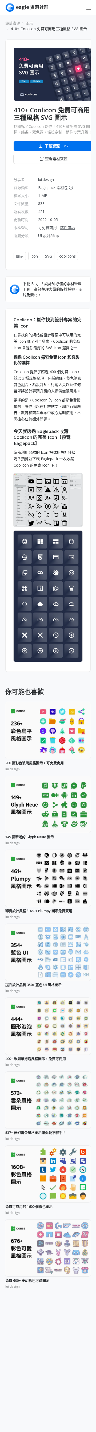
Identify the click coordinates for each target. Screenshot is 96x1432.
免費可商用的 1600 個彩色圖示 (29, 1207)
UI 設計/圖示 (48, 235)
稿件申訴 (67, 227)
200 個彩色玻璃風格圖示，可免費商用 (34, 763)
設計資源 (12, 23)
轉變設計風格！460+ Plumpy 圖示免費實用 (38, 911)
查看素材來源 (56, 158)
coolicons (67, 256)
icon (34, 256)
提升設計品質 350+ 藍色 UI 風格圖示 (33, 985)
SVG (48, 256)
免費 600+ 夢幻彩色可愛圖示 (27, 1281)
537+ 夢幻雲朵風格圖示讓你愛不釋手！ (35, 1133)
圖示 (29, 23)
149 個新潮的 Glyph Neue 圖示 (29, 837)
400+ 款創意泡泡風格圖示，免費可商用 (35, 1059)
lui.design (46, 179)
